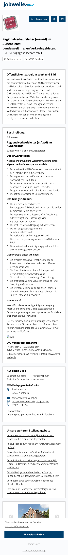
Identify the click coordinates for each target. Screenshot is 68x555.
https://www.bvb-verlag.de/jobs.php (30, 401)
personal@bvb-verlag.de (23, 316)
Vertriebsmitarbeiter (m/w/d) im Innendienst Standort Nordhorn (30, 482)
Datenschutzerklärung (34, 550)
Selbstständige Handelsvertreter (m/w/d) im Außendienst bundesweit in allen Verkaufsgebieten (33, 474)
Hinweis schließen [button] (34, 534)
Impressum (34, 544)
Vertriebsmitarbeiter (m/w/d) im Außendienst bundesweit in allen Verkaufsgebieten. (30, 437)
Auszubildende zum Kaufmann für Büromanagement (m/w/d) (34, 445)
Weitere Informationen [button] (17, 526)
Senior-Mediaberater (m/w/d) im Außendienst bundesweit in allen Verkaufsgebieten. (30, 453)
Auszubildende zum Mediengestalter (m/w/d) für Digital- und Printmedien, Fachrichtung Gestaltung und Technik (32, 464)
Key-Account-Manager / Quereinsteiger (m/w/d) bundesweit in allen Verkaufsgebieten (32, 490)
